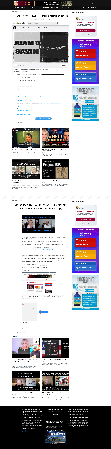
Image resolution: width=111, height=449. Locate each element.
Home (13, 11)
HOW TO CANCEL (92, 7)
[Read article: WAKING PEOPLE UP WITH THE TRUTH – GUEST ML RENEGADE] (55, 381)
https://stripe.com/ (26, 268)
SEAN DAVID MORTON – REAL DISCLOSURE (24, 149)
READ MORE (25, 431)
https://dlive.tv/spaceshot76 (23, 110)
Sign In (93, 3)
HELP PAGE (98, 3)
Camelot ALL (17, 11)
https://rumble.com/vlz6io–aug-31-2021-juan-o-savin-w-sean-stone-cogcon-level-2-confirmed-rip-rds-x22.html (40, 88)
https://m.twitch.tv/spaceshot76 (24, 114)
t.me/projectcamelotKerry (55, 412)
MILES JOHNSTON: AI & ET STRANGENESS (23, 392)
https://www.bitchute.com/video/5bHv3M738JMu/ (49, 103)
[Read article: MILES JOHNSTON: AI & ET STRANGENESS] (26, 381)
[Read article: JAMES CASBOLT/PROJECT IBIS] (55, 169)
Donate (88, 3)
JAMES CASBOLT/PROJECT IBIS (50, 180)
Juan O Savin (22, 122)
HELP (76, 7)
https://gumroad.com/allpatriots (24, 100)
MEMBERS (45, 7)
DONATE (62, 7)
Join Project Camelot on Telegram (44, 118)
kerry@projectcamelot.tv (27, 430)
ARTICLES (21, 11)
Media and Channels (20, 7)
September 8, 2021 (34, 19)
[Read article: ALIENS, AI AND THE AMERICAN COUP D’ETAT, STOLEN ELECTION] (55, 138)
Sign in (34, 249)
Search (83, 7)
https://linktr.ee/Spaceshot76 (23, 106)
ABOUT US (54, 7)
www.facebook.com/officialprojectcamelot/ (55, 416)
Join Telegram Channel (86, 30)
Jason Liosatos (22, 332)
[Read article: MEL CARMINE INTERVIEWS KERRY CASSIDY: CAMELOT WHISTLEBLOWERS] (26, 348)
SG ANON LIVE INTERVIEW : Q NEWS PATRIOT (54, 359)
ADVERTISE (70, 7)
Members (21, 200)
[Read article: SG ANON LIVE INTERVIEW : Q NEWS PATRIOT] (55, 348)
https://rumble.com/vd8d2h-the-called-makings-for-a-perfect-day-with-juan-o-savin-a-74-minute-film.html (40, 96)
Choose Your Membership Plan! (48, 249)
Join (83, 3)
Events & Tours (34, 7)
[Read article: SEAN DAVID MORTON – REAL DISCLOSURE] (26, 138)
